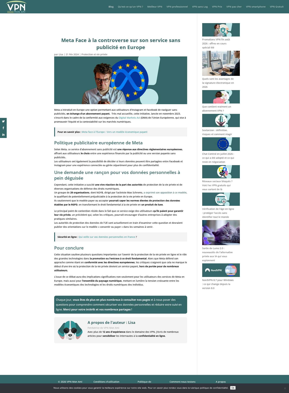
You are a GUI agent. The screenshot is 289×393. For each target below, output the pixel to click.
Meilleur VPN (154, 7)
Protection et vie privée (94, 54)
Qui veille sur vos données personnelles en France (107, 236)
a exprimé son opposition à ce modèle (165, 192)
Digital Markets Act (129, 117)
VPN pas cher (234, 7)
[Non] (284, 388)
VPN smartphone (256, 7)
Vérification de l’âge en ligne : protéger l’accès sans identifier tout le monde (218, 213)
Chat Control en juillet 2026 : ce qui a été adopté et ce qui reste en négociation (218, 157)
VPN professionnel (177, 7)
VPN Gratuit (277, 7)
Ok (232, 387)
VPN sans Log (200, 7)
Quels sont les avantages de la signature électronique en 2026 (218, 82)
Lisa (61, 54)
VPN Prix (217, 7)
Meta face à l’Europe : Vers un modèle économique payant (114, 131)
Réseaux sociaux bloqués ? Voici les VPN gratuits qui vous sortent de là (217, 185)
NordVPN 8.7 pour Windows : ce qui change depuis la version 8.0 (218, 284)
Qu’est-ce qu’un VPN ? (130, 7)
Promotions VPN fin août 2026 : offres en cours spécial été (216, 43)
